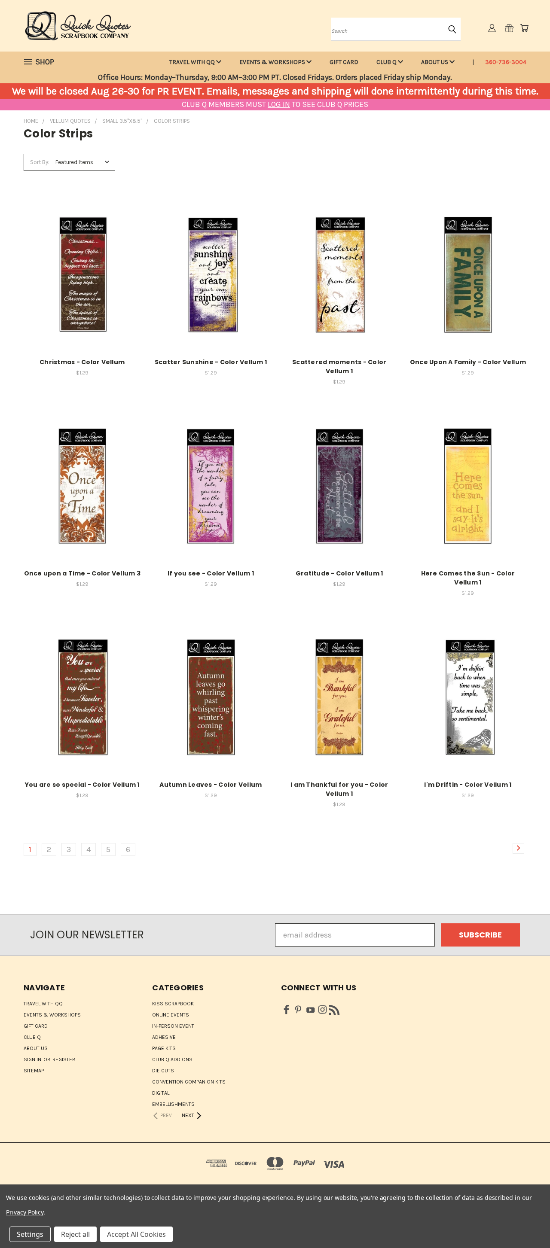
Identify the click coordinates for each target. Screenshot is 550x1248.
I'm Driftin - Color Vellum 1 (467, 784)
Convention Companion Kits (189, 1082)
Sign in (33, 1059)
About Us (435, 62)
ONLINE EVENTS (170, 1015)
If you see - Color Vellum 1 (211, 573)
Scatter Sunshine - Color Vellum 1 (211, 362)
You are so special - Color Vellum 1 (82, 784)
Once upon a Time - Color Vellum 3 (82, 573)
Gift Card (344, 62)
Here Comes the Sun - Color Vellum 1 (468, 578)
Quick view (82, 264)
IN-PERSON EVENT (173, 1026)
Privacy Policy (24, 1212)
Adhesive (164, 1037)
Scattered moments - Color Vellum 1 (339, 366)
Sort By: (39, 162)
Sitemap (34, 1071)
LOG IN (279, 104)
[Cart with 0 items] (524, 28)
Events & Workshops (272, 62)
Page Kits (164, 1048)
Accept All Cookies (136, 1234)
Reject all (75, 1234)
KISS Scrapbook (173, 1004)
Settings (30, 1234)
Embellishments (173, 1104)
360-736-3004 (505, 62)
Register (63, 1059)
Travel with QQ (192, 62)
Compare (79, 283)
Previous (524, 1221)
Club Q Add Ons (172, 1059)
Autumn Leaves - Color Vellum (210, 784)
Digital (160, 1093)
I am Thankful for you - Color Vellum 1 (339, 789)
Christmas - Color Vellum (82, 362)
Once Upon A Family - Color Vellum (468, 362)
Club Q (387, 62)
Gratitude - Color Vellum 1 (339, 573)
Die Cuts (163, 1071)
